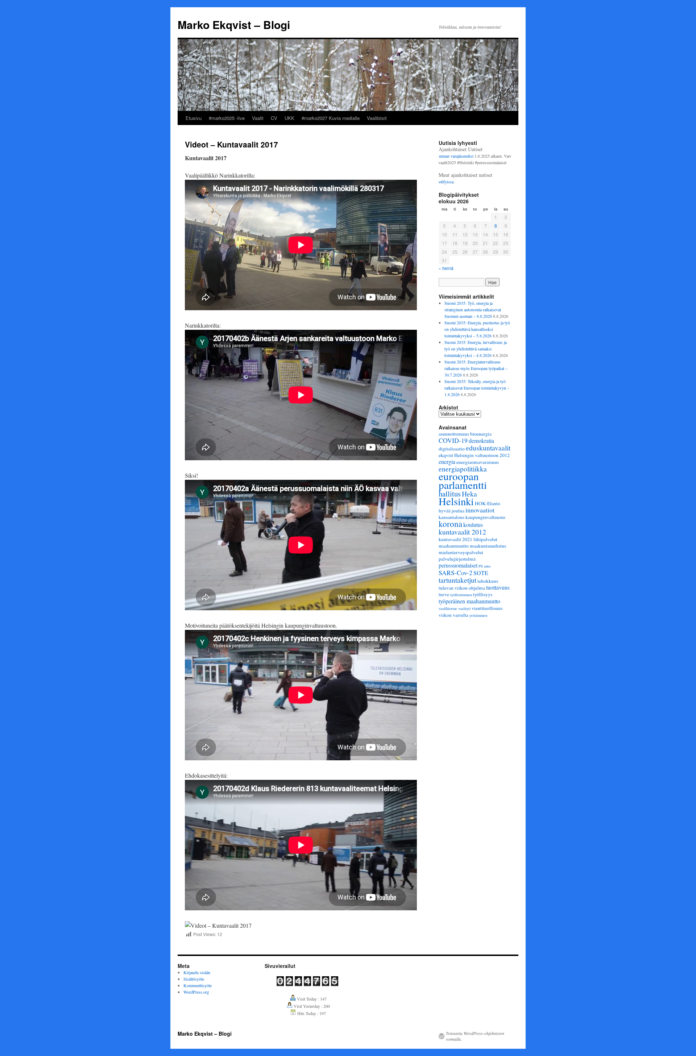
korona (450, 523)
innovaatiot (479, 510)
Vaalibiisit (377, 118)
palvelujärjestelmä (457, 559)
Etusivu (194, 118)
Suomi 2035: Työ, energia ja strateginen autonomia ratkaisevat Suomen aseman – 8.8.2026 (472, 309)
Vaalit (258, 118)
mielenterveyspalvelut (461, 552)
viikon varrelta (453, 615)
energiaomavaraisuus (477, 462)
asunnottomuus (454, 434)
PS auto (484, 566)
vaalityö (464, 608)
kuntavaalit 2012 (462, 531)
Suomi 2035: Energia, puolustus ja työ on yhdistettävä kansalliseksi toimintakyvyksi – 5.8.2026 (477, 329)
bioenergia (481, 434)
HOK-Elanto (487, 503)
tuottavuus (498, 587)
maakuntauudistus (488, 545)
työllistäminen (461, 594)
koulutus (473, 524)
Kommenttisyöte (197, 985)
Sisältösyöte (193, 979)
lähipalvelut (485, 539)
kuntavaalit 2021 (455, 539)
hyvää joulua (451, 510)
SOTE (480, 573)
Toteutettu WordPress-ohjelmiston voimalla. (475, 1036)
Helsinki (456, 501)
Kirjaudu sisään (196, 972)
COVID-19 (453, 440)
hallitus (450, 493)
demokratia (481, 440)
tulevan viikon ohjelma (462, 588)
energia (447, 461)
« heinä (446, 268)
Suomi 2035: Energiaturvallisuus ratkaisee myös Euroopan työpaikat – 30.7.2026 (476, 368)
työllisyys (482, 594)
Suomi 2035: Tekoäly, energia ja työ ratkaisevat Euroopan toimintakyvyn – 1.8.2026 (476, 387)
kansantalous (451, 517)
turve (444, 594)
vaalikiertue (448, 608)
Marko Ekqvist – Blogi (234, 24)
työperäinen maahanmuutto (469, 601)
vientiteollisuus (487, 608)
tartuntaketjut (457, 580)
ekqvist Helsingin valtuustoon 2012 (474, 455)
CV (274, 118)
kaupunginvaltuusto (485, 517)
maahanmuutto (454, 545)
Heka (469, 493)
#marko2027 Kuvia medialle (331, 118)
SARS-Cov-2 (455, 572)
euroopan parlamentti (463, 480)
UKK (289, 118)
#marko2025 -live (227, 118)
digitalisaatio (452, 448)
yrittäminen (478, 615)
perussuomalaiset (458, 565)
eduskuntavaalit (488, 447)
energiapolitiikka (463, 468)
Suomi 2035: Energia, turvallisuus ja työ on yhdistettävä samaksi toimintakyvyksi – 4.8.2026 (475, 348)
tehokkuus (487, 581)
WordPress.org (196, 992)
